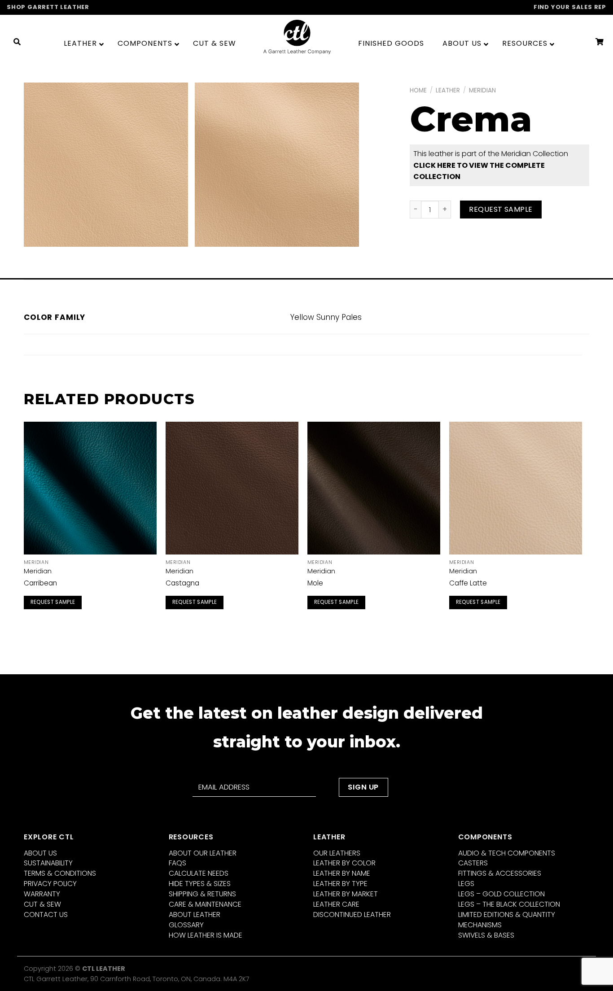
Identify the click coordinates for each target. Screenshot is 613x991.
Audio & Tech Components (506, 853)
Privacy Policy (50, 883)
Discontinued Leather (352, 914)
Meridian (482, 90)
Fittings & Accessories (499, 873)
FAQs (177, 863)
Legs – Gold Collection (501, 894)
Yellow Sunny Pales (326, 317)
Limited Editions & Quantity (506, 914)
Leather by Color (344, 863)
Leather (448, 90)
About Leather (194, 914)
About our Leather (202, 853)
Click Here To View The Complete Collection (479, 171)
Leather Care (336, 904)
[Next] (581, 525)
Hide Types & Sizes (200, 883)
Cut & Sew (42, 904)
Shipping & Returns (202, 894)
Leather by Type (340, 883)
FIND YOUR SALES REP (570, 7)
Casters (473, 863)
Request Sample (501, 209)
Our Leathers (336, 853)
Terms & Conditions (60, 873)
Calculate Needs (198, 873)
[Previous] (24, 525)
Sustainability (48, 863)
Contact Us (46, 914)
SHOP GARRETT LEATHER (48, 7)
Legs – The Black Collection (509, 904)
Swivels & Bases (486, 935)
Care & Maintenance (205, 904)
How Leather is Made (205, 935)
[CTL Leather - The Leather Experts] (297, 36)
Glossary (186, 925)
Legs (466, 883)
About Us (40, 853)
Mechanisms (480, 925)
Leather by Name (341, 873)
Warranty (42, 894)
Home (418, 90)
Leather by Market (345, 894)
